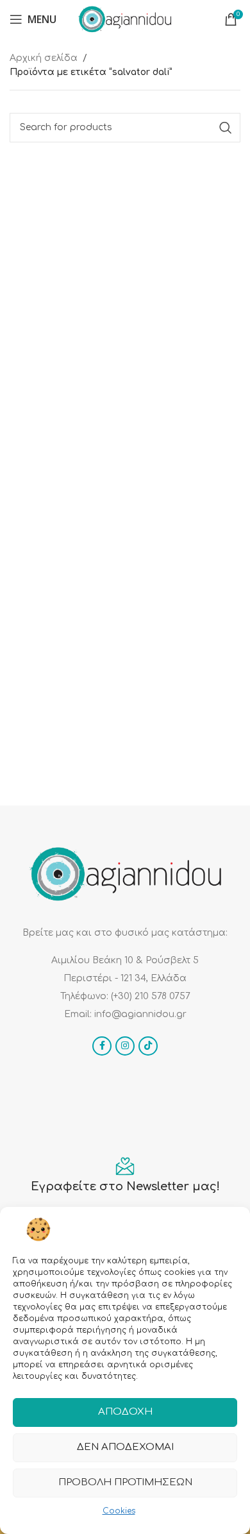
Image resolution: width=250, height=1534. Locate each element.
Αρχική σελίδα (44, 58)
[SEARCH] (225, 127)
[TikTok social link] (148, 1046)
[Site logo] (125, 19)
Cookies (119, 1510)
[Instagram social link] (125, 1046)
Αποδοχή (125, 1411)
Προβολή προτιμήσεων (125, 1482)
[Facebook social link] (102, 1046)
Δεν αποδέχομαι (125, 1447)
